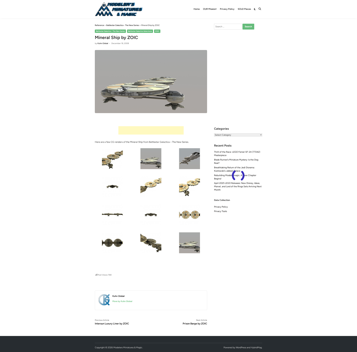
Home (197, 9)
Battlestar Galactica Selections (140, 31)
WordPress (241, 347)
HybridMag (256, 347)
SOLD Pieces (244, 9)
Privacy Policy (227, 9)
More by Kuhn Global (122, 301)
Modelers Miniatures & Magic (127, 347)
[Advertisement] (151, 130)
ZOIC (157, 31)
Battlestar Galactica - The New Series (110, 31)
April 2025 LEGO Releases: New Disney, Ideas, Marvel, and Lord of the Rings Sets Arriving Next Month (238, 186)
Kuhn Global (102, 43)
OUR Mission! (210, 9)
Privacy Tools (220, 211)
